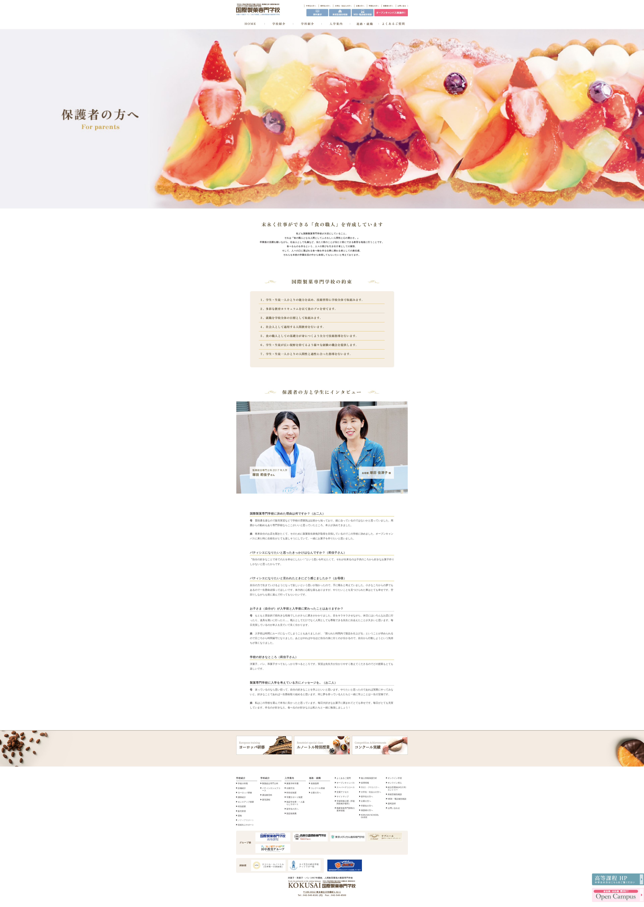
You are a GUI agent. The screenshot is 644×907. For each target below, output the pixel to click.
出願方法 (290, 788)
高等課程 (266, 800)
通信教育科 (267, 795)
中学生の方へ (311, 6)
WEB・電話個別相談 (397, 799)
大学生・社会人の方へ (343, 6)
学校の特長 (243, 783)
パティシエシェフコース (271, 789)
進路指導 (315, 783)
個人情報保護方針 (369, 778)
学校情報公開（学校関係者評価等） (346, 802)
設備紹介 (242, 788)
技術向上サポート (246, 825)
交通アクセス (343, 792)
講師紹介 (242, 797)
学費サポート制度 (294, 797)
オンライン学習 (395, 778)
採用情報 (365, 783)
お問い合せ (402, 6)
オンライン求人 (395, 783)
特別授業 (242, 806)
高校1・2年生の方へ (370, 787)
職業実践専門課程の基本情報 (346, 809)
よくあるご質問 (344, 778)
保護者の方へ (388, 6)
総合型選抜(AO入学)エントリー (397, 788)
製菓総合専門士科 (270, 783)
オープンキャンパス (346, 783)
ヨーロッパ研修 (252, 745)
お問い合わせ (394, 808)
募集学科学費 (292, 783)
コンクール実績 (370, 745)
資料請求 (392, 803)
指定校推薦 (291, 813)
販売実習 (242, 811)
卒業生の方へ (374, 6)
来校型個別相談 (395, 794)
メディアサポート (246, 820)
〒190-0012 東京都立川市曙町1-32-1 (322, 892)
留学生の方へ (325, 6)
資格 (240, 815)
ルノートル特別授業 (313, 745)
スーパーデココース (346, 787)
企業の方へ (360, 6)
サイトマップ (343, 796)
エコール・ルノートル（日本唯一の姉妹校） (273, 865)
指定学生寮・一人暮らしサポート (295, 803)
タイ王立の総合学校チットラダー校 (309, 865)
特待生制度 (291, 793)
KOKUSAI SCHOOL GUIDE (370, 816)
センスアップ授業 (246, 802)
